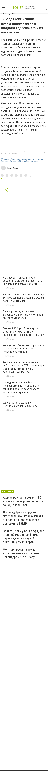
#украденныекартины (19, 159)
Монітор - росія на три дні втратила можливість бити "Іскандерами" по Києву (21, 553)
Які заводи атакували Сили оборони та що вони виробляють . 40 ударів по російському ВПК (23, 281)
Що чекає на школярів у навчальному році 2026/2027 (20, 404)
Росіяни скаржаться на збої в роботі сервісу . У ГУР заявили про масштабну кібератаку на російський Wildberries (23, 367)
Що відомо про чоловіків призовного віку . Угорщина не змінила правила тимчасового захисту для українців (21, 387)
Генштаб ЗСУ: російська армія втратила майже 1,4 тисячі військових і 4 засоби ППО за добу (23, 331)
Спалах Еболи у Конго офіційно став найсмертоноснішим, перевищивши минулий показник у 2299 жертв (23, 536)
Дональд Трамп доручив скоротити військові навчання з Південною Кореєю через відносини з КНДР (23, 518)
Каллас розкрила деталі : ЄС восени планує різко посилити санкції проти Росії (23, 501)
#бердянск (5, 159)
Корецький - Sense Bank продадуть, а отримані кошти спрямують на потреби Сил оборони (23, 348)
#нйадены (4, 161)
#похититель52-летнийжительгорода (24, 161)
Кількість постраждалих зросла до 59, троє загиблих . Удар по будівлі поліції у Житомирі (23, 298)
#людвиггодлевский (35, 159)
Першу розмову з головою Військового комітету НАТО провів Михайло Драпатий (23, 314)
